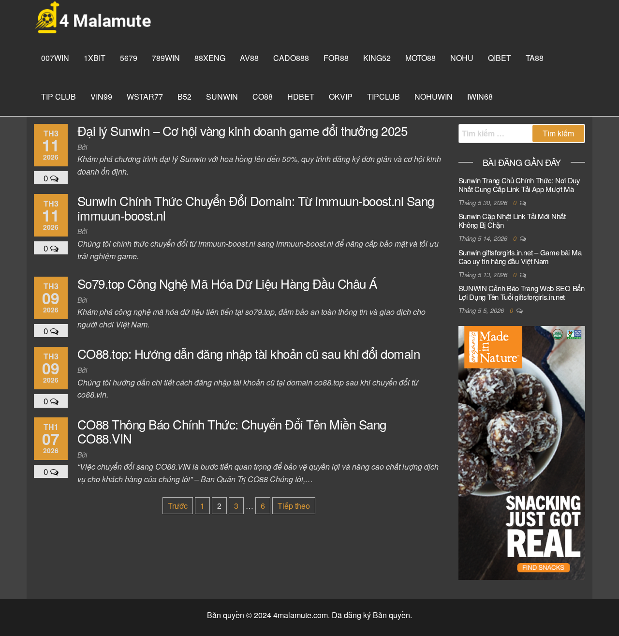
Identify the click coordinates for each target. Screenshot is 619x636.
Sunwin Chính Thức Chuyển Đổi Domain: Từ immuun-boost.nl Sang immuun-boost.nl (255, 208)
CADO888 (291, 57)
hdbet (300, 96)
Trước (178, 505)
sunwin (222, 96)
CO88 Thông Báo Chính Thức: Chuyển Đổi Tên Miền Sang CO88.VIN (231, 431)
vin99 (101, 96)
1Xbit (94, 57)
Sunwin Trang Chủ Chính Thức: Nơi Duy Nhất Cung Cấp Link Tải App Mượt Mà (519, 184)
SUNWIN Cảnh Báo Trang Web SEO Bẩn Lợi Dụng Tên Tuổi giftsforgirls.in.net (521, 292)
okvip (341, 96)
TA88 (535, 57)
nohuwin (433, 96)
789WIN (166, 57)
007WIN (55, 57)
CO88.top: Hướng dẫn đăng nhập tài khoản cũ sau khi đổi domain (248, 353)
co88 (262, 96)
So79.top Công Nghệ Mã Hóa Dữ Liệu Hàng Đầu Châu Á (227, 283)
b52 (184, 96)
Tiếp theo (294, 505)
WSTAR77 (145, 96)
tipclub (383, 96)
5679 (128, 57)
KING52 (377, 57)
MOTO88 (420, 57)
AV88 (249, 57)
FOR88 (336, 57)
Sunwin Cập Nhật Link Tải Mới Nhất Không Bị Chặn (512, 220)
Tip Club (58, 96)
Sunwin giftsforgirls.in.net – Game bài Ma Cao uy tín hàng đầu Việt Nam (520, 256)
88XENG (209, 57)
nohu (461, 57)
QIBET (499, 57)
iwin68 (480, 96)
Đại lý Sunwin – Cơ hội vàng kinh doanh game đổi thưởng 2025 (242, 130)
